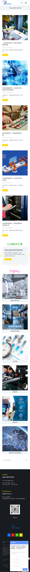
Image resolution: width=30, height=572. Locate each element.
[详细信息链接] (15, 27)
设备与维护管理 (15, 300)
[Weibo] (13, 535)
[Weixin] (17, 535)
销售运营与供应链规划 (15, 453)
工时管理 (15, 361)
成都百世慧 (5, 564)
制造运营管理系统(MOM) (14, 250)
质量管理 (15, 392)
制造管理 (15, 422)
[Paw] (21, 535)
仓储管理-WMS (15, 331)
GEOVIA (6, 566)
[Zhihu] (9, 535)
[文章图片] (15, 286)
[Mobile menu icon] (26, 2)
